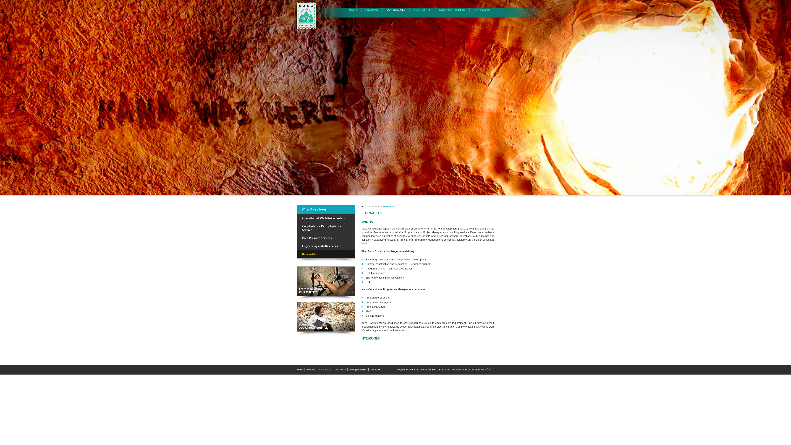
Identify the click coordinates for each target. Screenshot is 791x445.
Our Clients (422, 9)
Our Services (396, 9)
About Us (371, 9)
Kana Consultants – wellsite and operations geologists (363, 207)
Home (353, 9)
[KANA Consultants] (305, 15)
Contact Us (482, 9)
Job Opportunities (452, 9)
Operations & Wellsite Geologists (323, 218)
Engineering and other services (321, 246)
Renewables (309, 254)
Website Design (469, 369)
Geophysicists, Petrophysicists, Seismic (322, 228)
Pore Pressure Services (317, 238)
